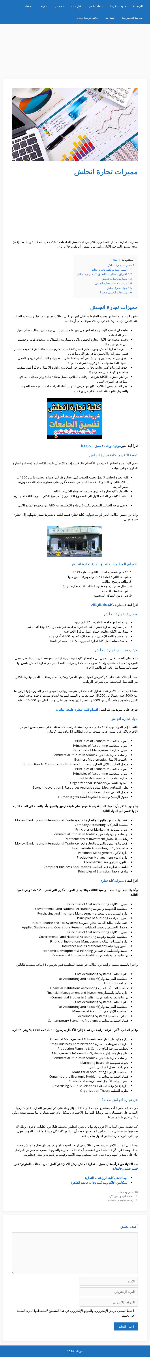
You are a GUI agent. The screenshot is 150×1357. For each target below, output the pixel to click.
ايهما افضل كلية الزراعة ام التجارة (106, 1178)
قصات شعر (96, 6)
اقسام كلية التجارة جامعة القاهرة (77, 709)
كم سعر (59, 6)
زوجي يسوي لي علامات (121, 1200)
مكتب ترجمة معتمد (87, 18)
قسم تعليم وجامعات (125, 1168)
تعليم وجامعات (126, 1192)
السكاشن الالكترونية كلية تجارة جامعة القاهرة (99, 1182)
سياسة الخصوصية (132, 18)
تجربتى (44, 6)
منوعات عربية (118, 6)
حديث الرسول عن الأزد (121, 1196)
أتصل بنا (110, 18)
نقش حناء (76, 6)
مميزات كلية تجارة (112, 881)
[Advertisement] (75, 49)
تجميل (28, 6)
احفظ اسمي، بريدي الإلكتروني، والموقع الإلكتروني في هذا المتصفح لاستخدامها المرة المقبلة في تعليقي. (75, 1313)
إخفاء (115, 259)
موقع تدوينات (112, 446)
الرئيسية (138, 6)
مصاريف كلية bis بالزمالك (107, 605)
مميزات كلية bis (91, 446)
